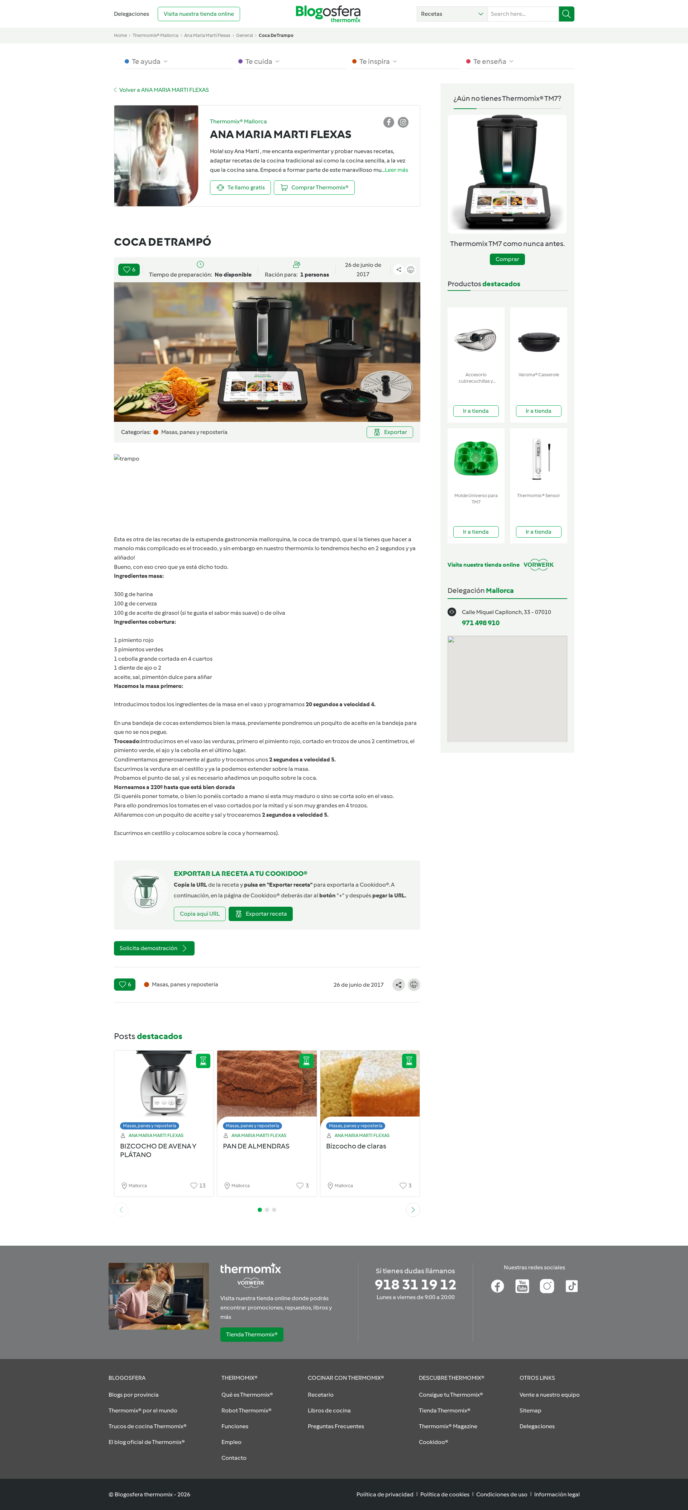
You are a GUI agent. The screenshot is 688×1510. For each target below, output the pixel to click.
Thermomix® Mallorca (155, 35)
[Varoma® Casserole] (539, 338)
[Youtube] (522, 1286)
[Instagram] (547, 1286)
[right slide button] (413, 1210)
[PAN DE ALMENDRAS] (267, 1092)
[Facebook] (497, 1286)
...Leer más (395, 169)
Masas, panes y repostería (149, 1125)
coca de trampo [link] (276, 35)
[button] (452, 14)
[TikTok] (572, 1286)
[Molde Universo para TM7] (476, 459)
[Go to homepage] (328, 13)
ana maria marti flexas (207, 35)
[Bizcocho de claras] (370, 1092)
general (244, 35)
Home (120, 35)
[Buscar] (566, 14)
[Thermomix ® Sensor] (539, 459)
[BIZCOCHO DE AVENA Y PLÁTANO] (164, 1092)
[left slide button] (121, 1210)
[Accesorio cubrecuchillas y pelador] (476, 338)
